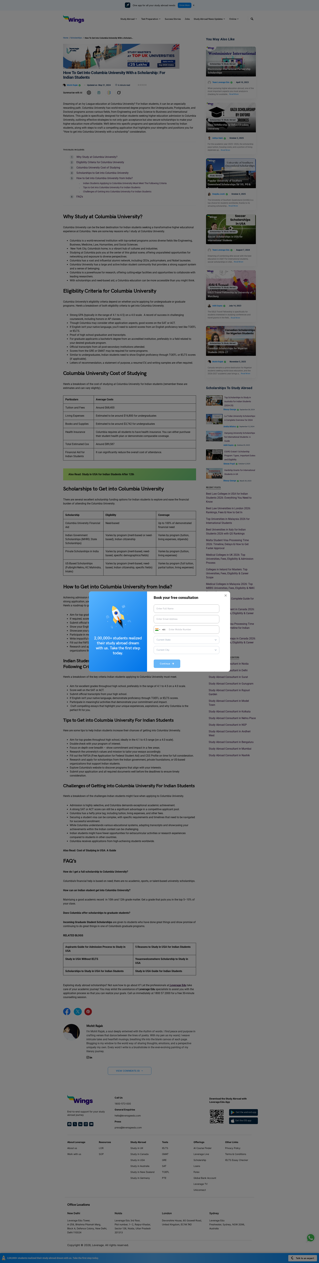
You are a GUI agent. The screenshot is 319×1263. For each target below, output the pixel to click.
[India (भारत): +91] (157, 630)
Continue (166, 663)
